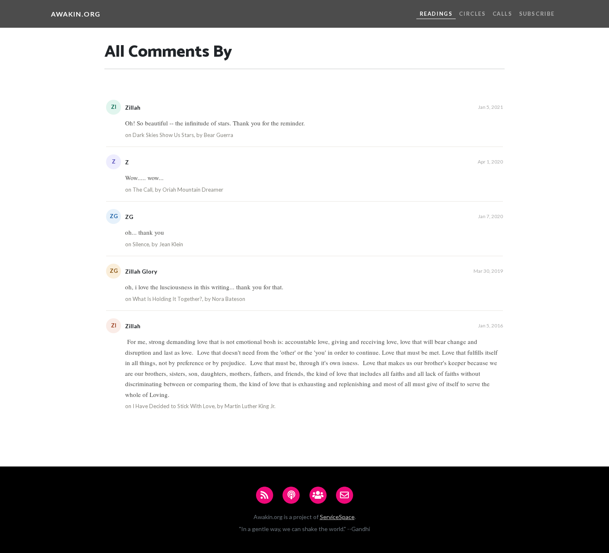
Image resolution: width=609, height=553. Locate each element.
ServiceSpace (337, 516)
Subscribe (537, 13)
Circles (472, 13)
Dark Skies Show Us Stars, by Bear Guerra (183, 135)
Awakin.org (76, 14)
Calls (502, 13)
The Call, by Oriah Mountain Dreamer (178, 189)
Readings (436, 13)
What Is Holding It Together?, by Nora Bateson (189, 299)
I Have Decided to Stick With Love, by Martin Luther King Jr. (204, 406)
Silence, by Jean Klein (158, 244)
